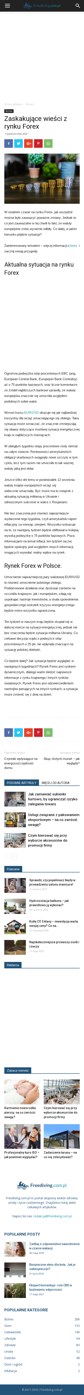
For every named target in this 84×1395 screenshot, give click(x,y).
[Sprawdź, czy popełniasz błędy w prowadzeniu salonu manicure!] (15, 885)
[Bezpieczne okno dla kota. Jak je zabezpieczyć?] (15, 1269)
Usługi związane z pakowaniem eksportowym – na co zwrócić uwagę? (53, 820)
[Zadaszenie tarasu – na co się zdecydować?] (62, 1136)
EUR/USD (31, 412)
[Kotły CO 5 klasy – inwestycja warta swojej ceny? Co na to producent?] (15, 926)
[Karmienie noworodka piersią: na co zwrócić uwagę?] (22, 1091)
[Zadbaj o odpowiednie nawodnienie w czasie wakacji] (15, 1249)
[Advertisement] (42, 56)
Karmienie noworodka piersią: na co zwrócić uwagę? (20, 1112)
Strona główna (13, 104)
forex (74, 245)
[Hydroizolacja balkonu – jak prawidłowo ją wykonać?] (15, 906)
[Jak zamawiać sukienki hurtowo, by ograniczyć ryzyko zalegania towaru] (15, 799)
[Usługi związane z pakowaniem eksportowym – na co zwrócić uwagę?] (15, 819)
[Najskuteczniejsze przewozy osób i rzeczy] (15, 947)
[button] (78, 6)
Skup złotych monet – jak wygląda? (62, 761)
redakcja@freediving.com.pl (53, 1216)
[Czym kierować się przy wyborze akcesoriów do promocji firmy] (15, 840)
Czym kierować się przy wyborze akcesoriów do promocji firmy (47, 840)
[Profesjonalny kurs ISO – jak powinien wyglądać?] (22, 1136)
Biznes (30, 104)
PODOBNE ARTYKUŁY (21, 783)
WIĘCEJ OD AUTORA (56, 783)
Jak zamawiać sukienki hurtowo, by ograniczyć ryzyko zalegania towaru (53, 799)
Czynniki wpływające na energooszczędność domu (20, 763)
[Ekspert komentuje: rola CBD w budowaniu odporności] (15, 1290)
